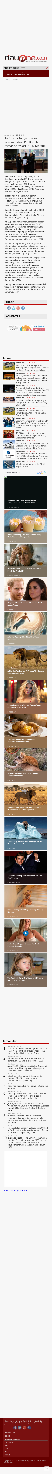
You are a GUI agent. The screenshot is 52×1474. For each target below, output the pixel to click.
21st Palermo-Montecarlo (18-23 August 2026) (30, 465)
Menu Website (11, 68)
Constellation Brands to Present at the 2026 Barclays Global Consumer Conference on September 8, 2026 (32, 456)
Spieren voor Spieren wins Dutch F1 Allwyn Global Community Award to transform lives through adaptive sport (32, 424)
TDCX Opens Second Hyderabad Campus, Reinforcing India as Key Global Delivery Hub (31, 435)
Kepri (14, 1423)
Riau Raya (18, 1421)
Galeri (16, 75)
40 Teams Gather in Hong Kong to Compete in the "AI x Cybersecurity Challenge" (31, 402)
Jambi (30, 1423)
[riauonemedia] (15, 1428)
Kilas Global (38, 1421)
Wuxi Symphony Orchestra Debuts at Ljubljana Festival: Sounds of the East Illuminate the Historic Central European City (32, 379)
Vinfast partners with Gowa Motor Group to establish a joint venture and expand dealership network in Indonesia (27, 1095)
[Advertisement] (26, 25)
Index (28, 75)
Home (6, 80)
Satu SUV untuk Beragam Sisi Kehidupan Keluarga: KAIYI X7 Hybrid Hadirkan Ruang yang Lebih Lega (32, 367)
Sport (25, 1423)
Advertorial (9, 75)
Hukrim (30, 1421)
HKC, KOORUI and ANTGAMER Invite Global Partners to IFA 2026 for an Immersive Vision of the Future (32, 445)
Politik (25, 1421)
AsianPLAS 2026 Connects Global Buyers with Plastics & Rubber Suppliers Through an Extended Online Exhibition (27, 1068)
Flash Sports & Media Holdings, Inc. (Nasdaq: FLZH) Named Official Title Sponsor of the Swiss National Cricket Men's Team (27, 1050)
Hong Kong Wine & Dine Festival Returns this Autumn (27, 1087)
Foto (20, 75)
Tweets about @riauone (15, 1190)
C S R (23, 75)
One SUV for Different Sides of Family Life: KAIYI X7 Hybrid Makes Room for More (31, 412)
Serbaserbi (8, 1425)
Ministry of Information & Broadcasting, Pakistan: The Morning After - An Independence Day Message (25, 1078)
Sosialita (20, 1423)
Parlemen (15, 80)
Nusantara (44, 1423)
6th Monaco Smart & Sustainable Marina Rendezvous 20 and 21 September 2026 (25, 1059)
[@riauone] (20, 1428)
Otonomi (36, 1423)
